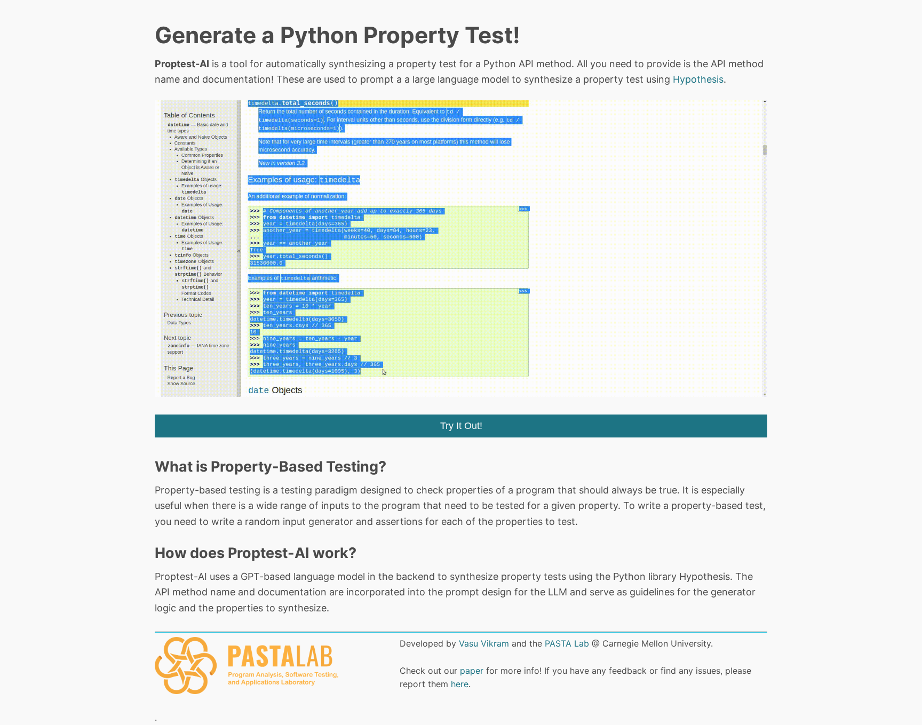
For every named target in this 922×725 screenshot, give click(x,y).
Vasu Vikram (484, 643)
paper (471, 670)
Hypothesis (698, 79)
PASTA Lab (567, 643)
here (459, 684)
